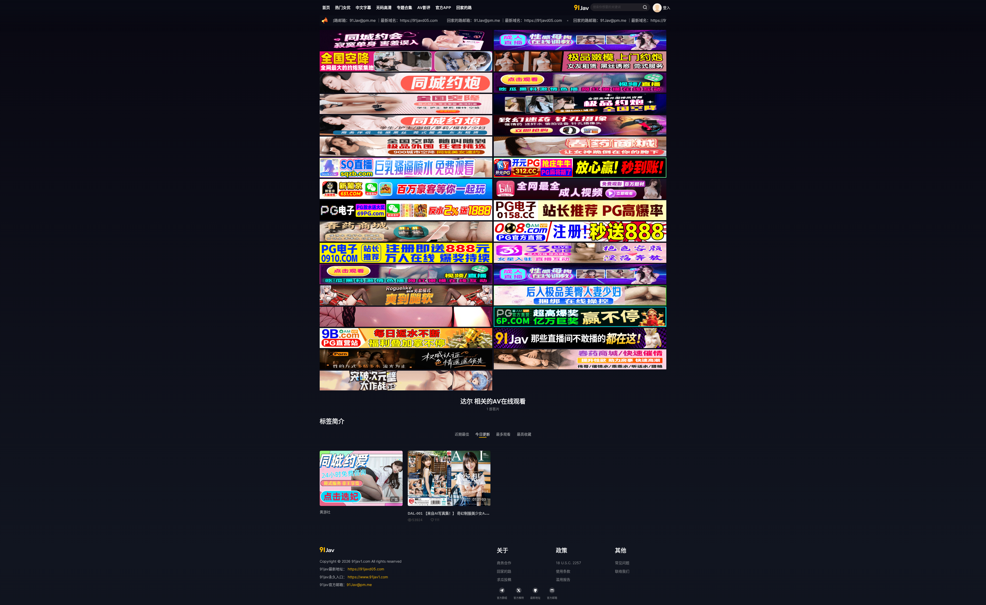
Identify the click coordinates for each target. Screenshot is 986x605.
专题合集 (404, 7)
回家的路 (464, 7)
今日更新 (482, 434)
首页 (326, 7)
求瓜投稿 (504, 579)
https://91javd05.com (366, 569)
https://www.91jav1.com (368, 577)
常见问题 (622, 563)
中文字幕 (363, 7)
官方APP (443, 7)
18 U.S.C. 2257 (568, 563)
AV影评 (423, 7)
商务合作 (504, 563)
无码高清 (384, 7)
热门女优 (342, 7)
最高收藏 (524, 434)
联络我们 (622, 571)
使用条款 (563, 571)
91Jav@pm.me (359, 584)
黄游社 (325, 512)
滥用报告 (563, 579)
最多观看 (503, 434)
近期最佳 (462, 434)
